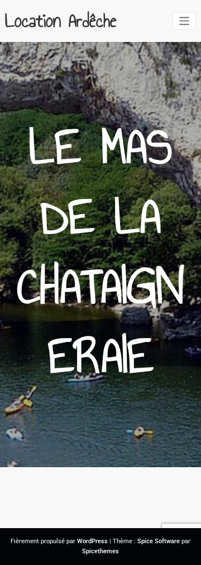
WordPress (92, 541)
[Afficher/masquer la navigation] (185, 21)
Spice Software (158, 541)
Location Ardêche (61, 20)
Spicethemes (100, 551)
